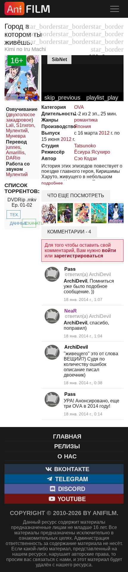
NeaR (70, 310)
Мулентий (17, 130)
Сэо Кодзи (85, 158)
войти (109, 250)
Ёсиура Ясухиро (92, 151)
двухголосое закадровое (20, 117)
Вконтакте (70, 468)
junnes (13, 147)
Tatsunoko (85, 145)
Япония (82, 126)
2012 (104, 133)
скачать (30, 223)
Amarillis (15, 152)
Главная (67, 436)
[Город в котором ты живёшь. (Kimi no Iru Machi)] (22, 99)
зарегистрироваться (78, 255)
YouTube (71, 498)
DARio (13, 157)
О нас (67, 456)
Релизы (67, 446)
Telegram (70, 478)
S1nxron (25, 125)
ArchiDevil (76, 347)
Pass (70, 269)
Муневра (16, 135)
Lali (10, 125)
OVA (79, 107)
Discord (70, 488)
